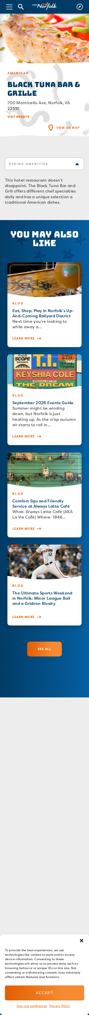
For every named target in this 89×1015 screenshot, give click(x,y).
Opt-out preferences (32, 1006)
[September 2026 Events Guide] (44, 399)
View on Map (68, 128)
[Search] (21, 7)
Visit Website (18, 117)
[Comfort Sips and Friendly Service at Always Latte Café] (44, 495)
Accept (44, 993)
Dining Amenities (28, 164)
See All (44, 649)
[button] (81, 940)
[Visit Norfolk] (44, 6)
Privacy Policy (59, 1006)
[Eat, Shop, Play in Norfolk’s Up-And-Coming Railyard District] (44, 304)
